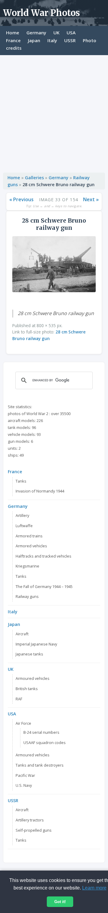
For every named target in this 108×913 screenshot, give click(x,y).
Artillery (22, 515)
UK (56, 33)
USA (71, 33)
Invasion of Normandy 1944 (40, 491)
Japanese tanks (29, 654)
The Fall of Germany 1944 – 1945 (44, 586)
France (13, 40)
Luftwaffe (24, 525)
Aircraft (22, 633)
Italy (52, 40)
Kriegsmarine (27, 566)
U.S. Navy (24, 785)
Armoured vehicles (33, 678)
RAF (19, 699)
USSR (70, 40)
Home (12, 33)
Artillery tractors (30, 820)
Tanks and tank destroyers (40, 765)
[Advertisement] (54, 112)
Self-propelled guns (34, 830)
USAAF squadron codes (44, 742)
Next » (91, 199)
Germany (36, 33)
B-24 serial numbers (41, 732)
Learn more (94, 887)
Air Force (23, 723)
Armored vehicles (31, 546)
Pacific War (25, 775)
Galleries (34, 177)
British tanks (27, 688)
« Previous (21, 199)
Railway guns (27, 596)
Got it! (60, 901)
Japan (34, 40)
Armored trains (29, 536)
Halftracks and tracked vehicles (43, 556)
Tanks (21, 481)
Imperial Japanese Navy (36, 644)
